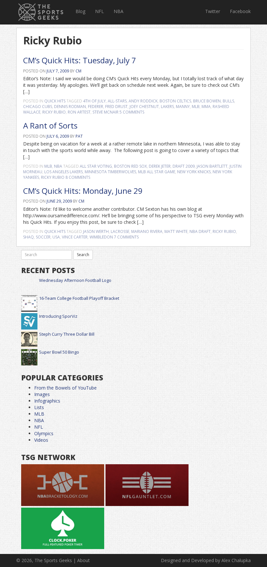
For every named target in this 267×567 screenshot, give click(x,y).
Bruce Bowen (207, 101)
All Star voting (96, 166)
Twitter (212, 11)
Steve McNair (105, 112)
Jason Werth (96, 231)
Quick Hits (54, 101)
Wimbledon (101, 237)
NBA (118, 11)
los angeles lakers (63, 172)
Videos (41, 440)
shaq (28, 237)
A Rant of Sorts (50, 125)
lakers (167, 106)
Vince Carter (75, 237)
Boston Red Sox (130, 166)
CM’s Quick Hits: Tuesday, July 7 (79, 60)
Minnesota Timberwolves (110, 172)
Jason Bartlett (212, 166)
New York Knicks (194, 172)
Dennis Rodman (70, 106)
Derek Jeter (160, 166)
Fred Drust (116, 106)
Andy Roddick (143, 101)
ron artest (79, 112)
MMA (206, 106)
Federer (95, 106)
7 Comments (126, 237)
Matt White (176, 231)
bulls (228, 101)
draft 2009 (184, 166)
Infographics (47, 401)
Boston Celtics (175, 101)
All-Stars (117, 101)
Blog (80, 11)
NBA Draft (200, 231)
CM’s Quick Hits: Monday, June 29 (83, 190)
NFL (99, 11)
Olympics (43, 433)
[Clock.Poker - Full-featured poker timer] (62, 529)
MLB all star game (156, 172)
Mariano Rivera (146, 231)
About (83, 560)
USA (56, 237)
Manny (183, 106)
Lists (39, 407)
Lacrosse (120, 231)
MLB (196, 106)
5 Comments (131, 112)
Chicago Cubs (37, 106)
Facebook (240, 11)
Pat (79, 136)
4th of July (94, 101)
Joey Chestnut (144, 106)
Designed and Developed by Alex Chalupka (206, 560)
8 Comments (77, 177)
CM (78, 71)
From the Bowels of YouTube (65, 388)
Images (42, 394)
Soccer (43, 237)
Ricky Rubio (54, 112)
